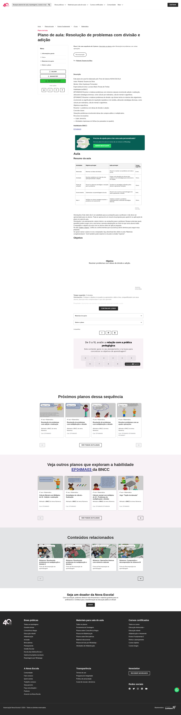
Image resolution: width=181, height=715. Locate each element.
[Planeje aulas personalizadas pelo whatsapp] (176, 689)
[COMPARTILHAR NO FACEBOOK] (108, 333)
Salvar (54, 71)
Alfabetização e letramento (137, 633)
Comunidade (111, 5)
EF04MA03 (77, 129)
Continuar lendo (108, 308)
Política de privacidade (84, 679)
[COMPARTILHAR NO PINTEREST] (115, 333)
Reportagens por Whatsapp (33, 658)
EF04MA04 (106, 506)
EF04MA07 (121, 435)
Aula (43, 57)
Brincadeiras (28, 643)
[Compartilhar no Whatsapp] (50, 90)
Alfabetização (28, 636)
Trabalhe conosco (30, 682)
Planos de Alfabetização (84, 633)
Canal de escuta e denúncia (85, 682)
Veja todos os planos (105, 46)
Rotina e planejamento (136, 640)
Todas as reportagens (31, 624)
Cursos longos (133, 646)
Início (39, 26)
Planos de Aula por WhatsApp (86, 643)
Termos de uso (81, 673)
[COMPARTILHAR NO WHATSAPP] (102, 333)
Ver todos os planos (90, 445)
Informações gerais (48, 53)
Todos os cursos (134, 624)
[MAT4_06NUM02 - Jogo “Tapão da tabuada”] (130, 483)
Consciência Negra (30, 630)
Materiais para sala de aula (77, 5)
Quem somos (28, 679)
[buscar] (49, 5)
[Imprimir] (44, 90)
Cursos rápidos (134, 643)
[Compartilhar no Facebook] (56, 90)
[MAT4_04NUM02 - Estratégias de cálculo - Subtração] (77, 483)
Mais (119, 5)
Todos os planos (81, 624)
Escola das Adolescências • (33, 652)
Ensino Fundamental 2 (136, 636)
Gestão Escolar (29, 649)
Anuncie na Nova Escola (32, 694)
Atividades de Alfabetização (85, 646)
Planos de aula (49, 26)
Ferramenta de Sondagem (85, 627)
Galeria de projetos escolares (34, 655)
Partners (27, 691)
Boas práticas (59, 5)
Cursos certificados (96, 5)
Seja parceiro (28, 685)
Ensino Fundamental (64, 26)
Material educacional (83, 640)
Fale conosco (28, 676)
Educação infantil (30, 633)
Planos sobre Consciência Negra (87, 630)
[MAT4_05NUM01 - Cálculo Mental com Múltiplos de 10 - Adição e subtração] (50, 483)
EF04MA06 (99, 433)
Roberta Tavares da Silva (84, 60)
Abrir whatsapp (102, 146)
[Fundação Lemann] (170, 708)
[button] (140, 518)
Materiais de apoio (48, 61)
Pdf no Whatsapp (54, 81)
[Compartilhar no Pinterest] (62, 90)
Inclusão (27, 640)
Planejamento (28, 646)
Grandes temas (29, 627)
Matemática (84, 26)
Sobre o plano (46, 65)
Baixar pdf (54, 76)
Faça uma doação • (30, 688)
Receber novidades (139, 673)
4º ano (76, 26)
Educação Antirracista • (136, 627)
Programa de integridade (84, 676)
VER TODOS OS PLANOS (90, 518)
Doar (90, 605)
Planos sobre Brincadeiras (85, 636)
